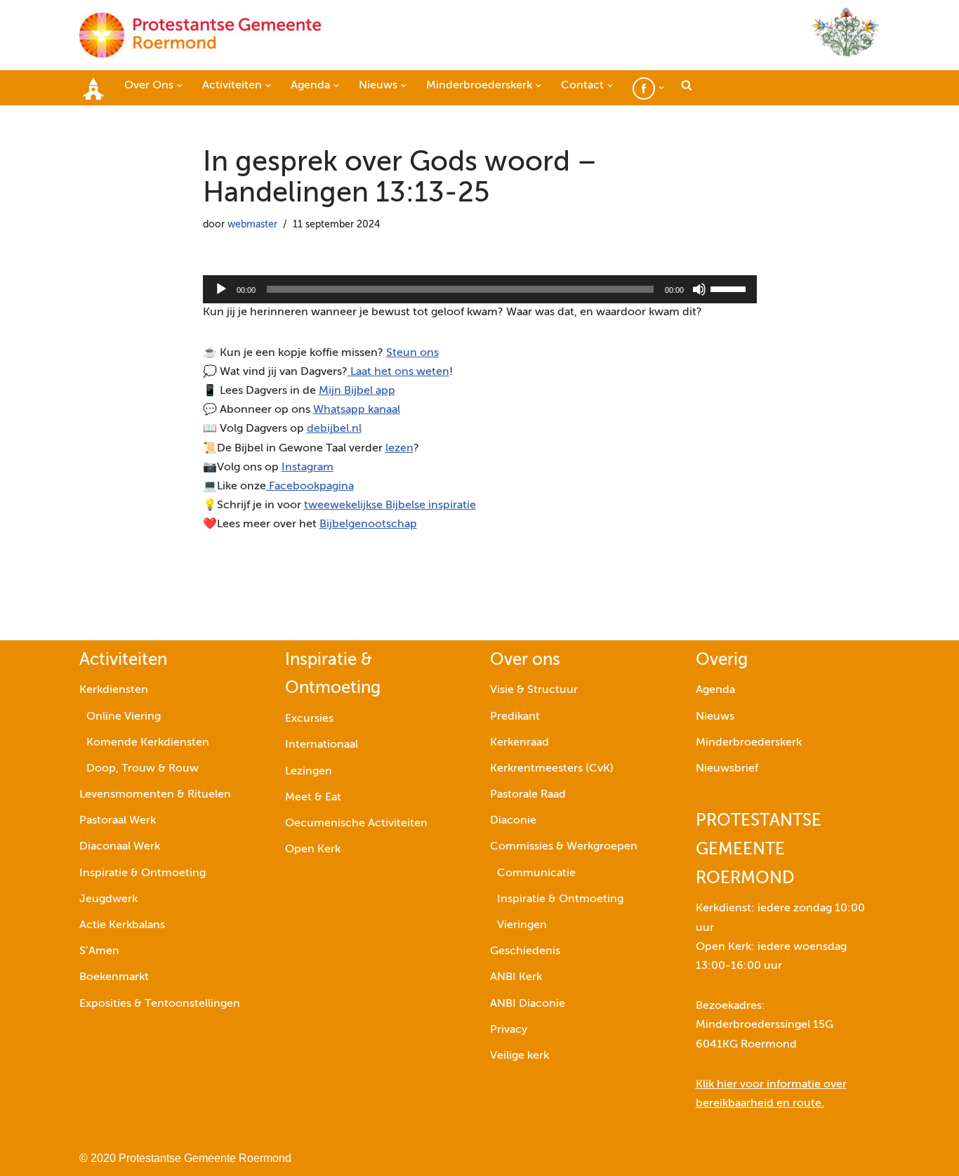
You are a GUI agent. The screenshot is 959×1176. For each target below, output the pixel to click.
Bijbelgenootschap (368, 524)
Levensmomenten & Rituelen (155, 794)
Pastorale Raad (528, 794)
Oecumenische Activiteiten (356, 823)
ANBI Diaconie (527, 1004)
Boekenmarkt (114, 977)
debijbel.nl (334, 429)
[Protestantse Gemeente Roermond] (200, 35)
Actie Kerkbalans (122, 925)
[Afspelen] (221, 289)
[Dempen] (699, 289)
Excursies (309, 719)
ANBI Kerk (516, 977)
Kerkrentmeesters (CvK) (552, 768)
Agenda (715, 690)
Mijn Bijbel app (357, 391)
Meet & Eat (313, 797)
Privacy (508, 1030)
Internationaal (321, 745)
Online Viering (123, 716)
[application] (480, 289)
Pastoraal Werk (117, 820)
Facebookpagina (310, 486)
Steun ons (412, 353)
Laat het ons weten (398, 372)
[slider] (730, 287)
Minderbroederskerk (749, 742)
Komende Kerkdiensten (147, 742)
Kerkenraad (519, 742)
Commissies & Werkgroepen (563, 846)
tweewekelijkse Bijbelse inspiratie (390, 505)
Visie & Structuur (534, 690)
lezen (399, 448)
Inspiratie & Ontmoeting (142, 873)
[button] (180, 85)
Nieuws (715, 716)
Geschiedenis (525, 951)
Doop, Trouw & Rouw (142, 768)
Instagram (307, 467)
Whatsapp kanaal (356, 410)
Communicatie (536, 873)
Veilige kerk (519, 1056)
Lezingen (308, 771)
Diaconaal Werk (119, 846)
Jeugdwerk (108, 899)
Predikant (515, 716)
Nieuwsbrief (727, 768)
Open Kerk (312, 849)
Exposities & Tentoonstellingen (159, 1004)
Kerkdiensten (113, 690)
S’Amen (99, 951)
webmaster (252, 225)
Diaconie (513, 820)
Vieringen (522, 925)
